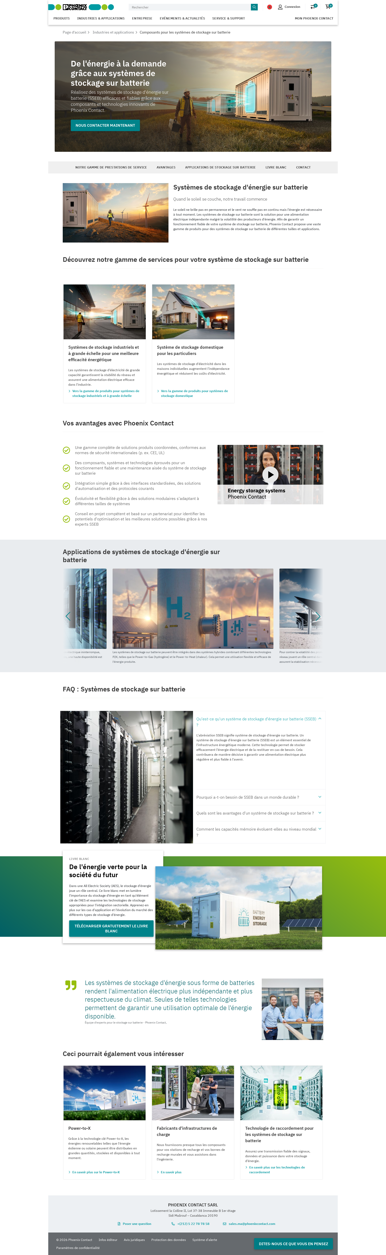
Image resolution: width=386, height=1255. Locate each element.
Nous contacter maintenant (105, 125)
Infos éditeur (108, 1240)
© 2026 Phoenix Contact (74, 1240)
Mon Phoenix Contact (314, 18)
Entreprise (142, 18)
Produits (61, 18)
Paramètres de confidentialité (78, 1248)
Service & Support (228, 18)
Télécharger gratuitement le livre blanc (111, 928)
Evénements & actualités (182, 18)
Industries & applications (101, 18)
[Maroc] (269, 6)
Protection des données (168, 1240)
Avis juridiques (134, 1240)
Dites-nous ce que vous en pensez (293, 1243)
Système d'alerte (204, 1240)
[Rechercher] (254, 7)
